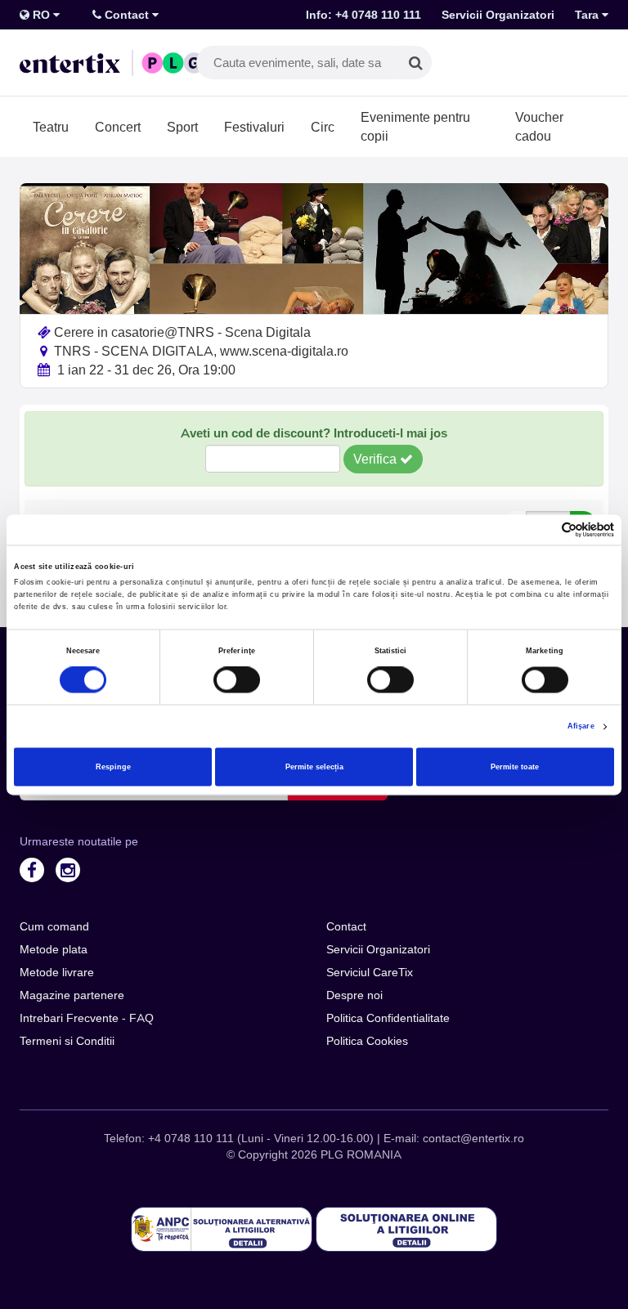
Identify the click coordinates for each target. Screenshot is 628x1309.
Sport (182, 127)
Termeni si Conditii (67, 1040)
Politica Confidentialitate (388, 1018)
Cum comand (54, 926)
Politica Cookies (367, 1040)
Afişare (580, 727)
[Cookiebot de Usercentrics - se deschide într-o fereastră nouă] (542, 529)
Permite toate (515, 767)
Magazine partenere (72, 995)
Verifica (376, 459)
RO (41, 14)
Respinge (113, 767)
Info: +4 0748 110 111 (363, 14)
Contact (126, 14)
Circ (322, 127)
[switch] (236, 680)
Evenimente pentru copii (415, 126)
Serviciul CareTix (369, 972)
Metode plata (53, 949)
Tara (588, 14)
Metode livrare (57, 972)
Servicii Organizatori (498, 14)
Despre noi (354, 995)
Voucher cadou (539, 126)
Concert (118, 127)
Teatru (51, 127)
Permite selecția (314, 767)
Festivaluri (254, 127)
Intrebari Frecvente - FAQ (87, 1018)
